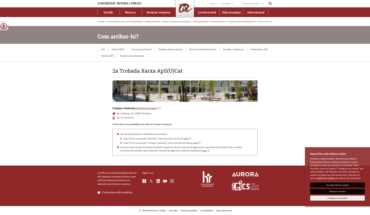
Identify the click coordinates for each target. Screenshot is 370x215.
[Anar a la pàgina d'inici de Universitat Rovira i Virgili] (119, 3)
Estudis (108, 12)
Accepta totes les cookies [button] (337, 185)
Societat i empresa (158, 12)
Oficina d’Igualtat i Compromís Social (209, 21)
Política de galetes (189, 210)
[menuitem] (108, 12)
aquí (186, 138)
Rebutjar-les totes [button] (337, 191)
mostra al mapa (146, 108)
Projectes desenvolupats (170, 49)
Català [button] (212, 4)
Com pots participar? (141, 49)
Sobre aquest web (224, 210)
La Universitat (207, 12)
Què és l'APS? (118, 49)
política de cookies (326, 178)
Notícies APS (107, 55)
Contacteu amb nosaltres (117, 192)
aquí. (204, 150)
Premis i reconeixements (132, 55)
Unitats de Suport (153, 21)
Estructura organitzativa (132, 21)
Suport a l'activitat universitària (177, 21)
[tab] (103, 49)
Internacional (255, 12)
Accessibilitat (207, 210)
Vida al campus (231, 12)
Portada (101, 21)
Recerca (130, 12)
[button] (270, 3)
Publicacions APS (259, 49)
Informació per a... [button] (251, 4)
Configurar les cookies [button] (337, 198)
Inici (103, 49)
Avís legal (173, 210)
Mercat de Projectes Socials (202, 49)
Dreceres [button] (226, 4)
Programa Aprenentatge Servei (242, 21)
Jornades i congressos (233, 49)
